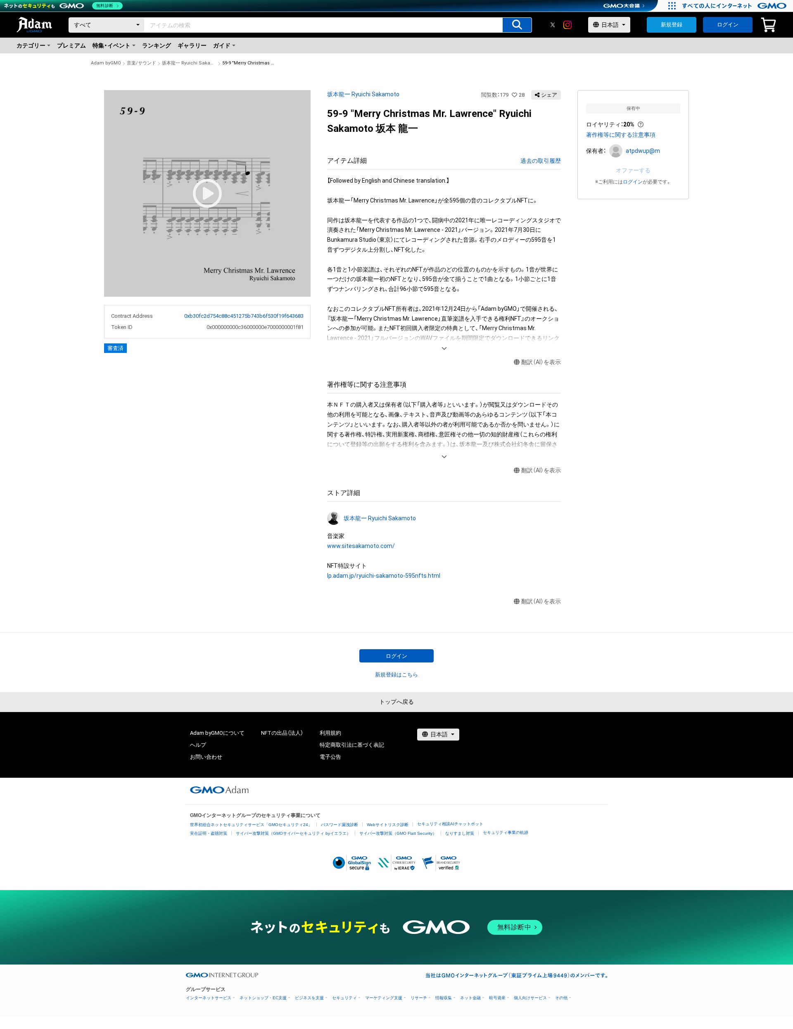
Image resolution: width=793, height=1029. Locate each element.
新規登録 (671, 24)
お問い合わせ (206, 757)
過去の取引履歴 (540, 160)
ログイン (727, 24)
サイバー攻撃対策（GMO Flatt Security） (398, 833)
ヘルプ (198, 745)
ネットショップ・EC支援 (263, 998)
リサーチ (419, 998)
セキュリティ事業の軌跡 (505, 832)
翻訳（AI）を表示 (541, 362)
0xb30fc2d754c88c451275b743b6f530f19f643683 (244, 316)
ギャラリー (192, 45)
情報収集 (443, 998)
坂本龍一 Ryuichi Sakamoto (189, 63)
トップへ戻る (396, 701)
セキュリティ (344, 998)
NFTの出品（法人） (282, 733)
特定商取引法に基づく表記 (352, 745)
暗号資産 (497, 998)
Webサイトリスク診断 (387, 824)
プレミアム (71, 45)
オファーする (633, 170)
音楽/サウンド (141, 63)
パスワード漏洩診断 (339, 824)
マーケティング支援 (383, 998)
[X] (552, 25)
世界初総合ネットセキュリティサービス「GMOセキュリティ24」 (251, 824)
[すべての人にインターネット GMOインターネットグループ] (735, 6)
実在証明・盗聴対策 (208, 833)
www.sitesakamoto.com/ (361, 546)
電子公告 (330, 757)
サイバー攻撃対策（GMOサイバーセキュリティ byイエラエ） (293, 833)
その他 (561, 998)
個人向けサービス (530, 998)
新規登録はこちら (396, 675)
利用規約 (330, 733)
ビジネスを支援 (309, 998)
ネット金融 (470, 998)
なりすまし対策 (459, 833)
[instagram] (567, 25)
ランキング (156, 45)
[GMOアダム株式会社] (219, 789)
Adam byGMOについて (217, 733)
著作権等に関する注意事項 (620, 134)
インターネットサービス (208, 998)
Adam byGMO (106, 63)
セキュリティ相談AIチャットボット (450, 824)
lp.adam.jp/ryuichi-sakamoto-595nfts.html (383, 575)
